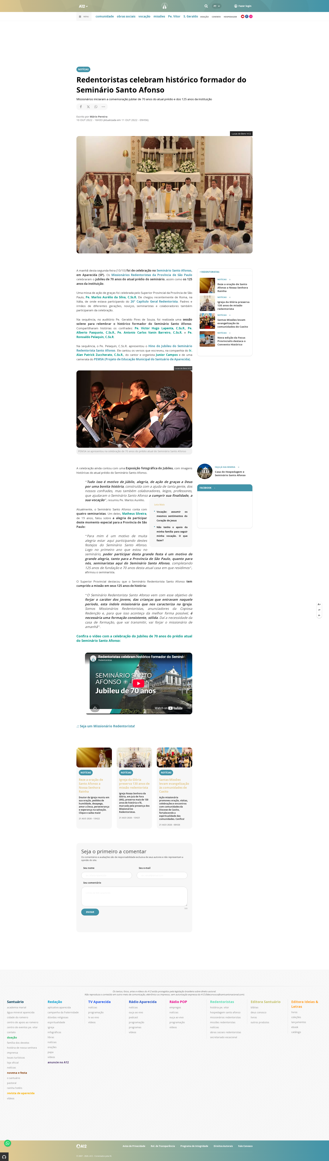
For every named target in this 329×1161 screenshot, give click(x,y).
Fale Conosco (245, 1146)
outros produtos (260, 1022)
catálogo (296, 1032)
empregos (175, 1007)
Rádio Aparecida (143, 1001)
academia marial (16, 1007)
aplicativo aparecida (59, 1007)
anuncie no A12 (58, 1062)
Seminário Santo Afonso (174, 270)
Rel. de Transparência (163, 1146)
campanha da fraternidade (63, 1012)
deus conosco (258, 1012)
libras (51, 1037)
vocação (144, 16)
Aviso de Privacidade (134, 1146)
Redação (55, 1001)
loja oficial (13, 1062)
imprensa (12, 1052)
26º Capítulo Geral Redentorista (154, 301)
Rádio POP (178, 1001)
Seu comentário (92, 882)
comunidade (105, 16)
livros (254, 1017)
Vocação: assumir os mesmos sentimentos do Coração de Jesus (172, 516)
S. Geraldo (191, 16)
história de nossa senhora (22, 1047)
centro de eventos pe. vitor (22, 1027)
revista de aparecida (21, 1093)
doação (204, 16)
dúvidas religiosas (58, 1017)
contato (11, 1032)
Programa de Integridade (194, 1146)
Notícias (83, 69)
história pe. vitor (219, 1007)
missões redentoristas (222, 1022)
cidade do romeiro (17, 1017)
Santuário (15, 1001)
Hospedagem (230, 16)
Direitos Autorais (223, 1146)
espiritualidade (56, 1022)
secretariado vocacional (223, 1037)
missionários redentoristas (225, 1017)
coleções (296, 1017)
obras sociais (126, 16)
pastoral (11, 1083)
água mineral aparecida (20, 1012)
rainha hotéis (14, 1088)
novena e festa (17, 1073)
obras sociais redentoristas (225, 1032)
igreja (51, 1027)
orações (52, 1047)
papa (50, 1052)
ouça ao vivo (136, 1012)
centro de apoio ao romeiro (22, 1022)
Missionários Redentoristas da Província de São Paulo (151, 275)
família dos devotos (18, 1042)
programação (95, 1012)
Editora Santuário (266, 1001)
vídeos (10, 1098)
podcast (133, 1017)
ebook (294, 1027)
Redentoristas (222, 1001)
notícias (11, 1067)
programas (135, 1027)
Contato (216, 16)
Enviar (90, 912)
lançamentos (298, 1022)
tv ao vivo (93, 1017)
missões (159, 16)
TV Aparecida (99, 1001)
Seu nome (88, 868)
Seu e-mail (144, 868)
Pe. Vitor (174, 16)
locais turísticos (16, 1057)
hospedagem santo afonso (225, 1012)
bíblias (254, 1007)
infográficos (54, 1032)
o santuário (13, 1078)
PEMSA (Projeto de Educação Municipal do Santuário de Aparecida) (141, 359)
